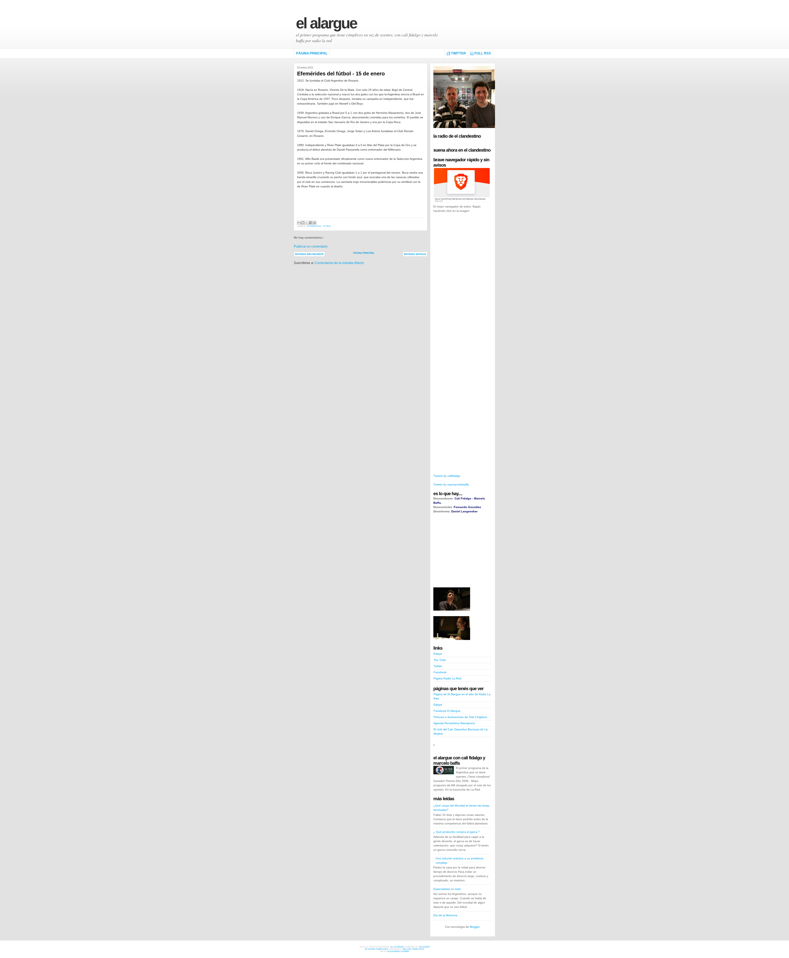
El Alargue (326, 23)
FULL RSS (482, 53)
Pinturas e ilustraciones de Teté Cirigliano (460, 717)
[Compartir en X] (307, 223)
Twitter (458, 53)
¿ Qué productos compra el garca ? (456, 831)
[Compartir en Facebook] (311, 223)
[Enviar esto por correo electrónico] (299, 223)
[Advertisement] (464, 279)
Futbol (327, 226)
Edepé (438, 653)
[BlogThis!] (303, 223)
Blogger (475, 926)
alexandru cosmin (398, 951)
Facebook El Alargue (447, 710)
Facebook (440, 672)
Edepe (438, 704)
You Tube (440, 660)
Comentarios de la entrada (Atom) (339, 263)
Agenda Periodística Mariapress (454, 723)
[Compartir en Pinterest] (315, 223)
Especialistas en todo (447, 889)
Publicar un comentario (311, 246)
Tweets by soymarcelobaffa (451, 484)
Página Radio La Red (447, 678)
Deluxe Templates (413, 949)
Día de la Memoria (445, 915)
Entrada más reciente (309, 254)
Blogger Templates (376, 949)
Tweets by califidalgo (446, 475)
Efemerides (314, 226)
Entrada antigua (415, 254)
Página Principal (312, 53)
